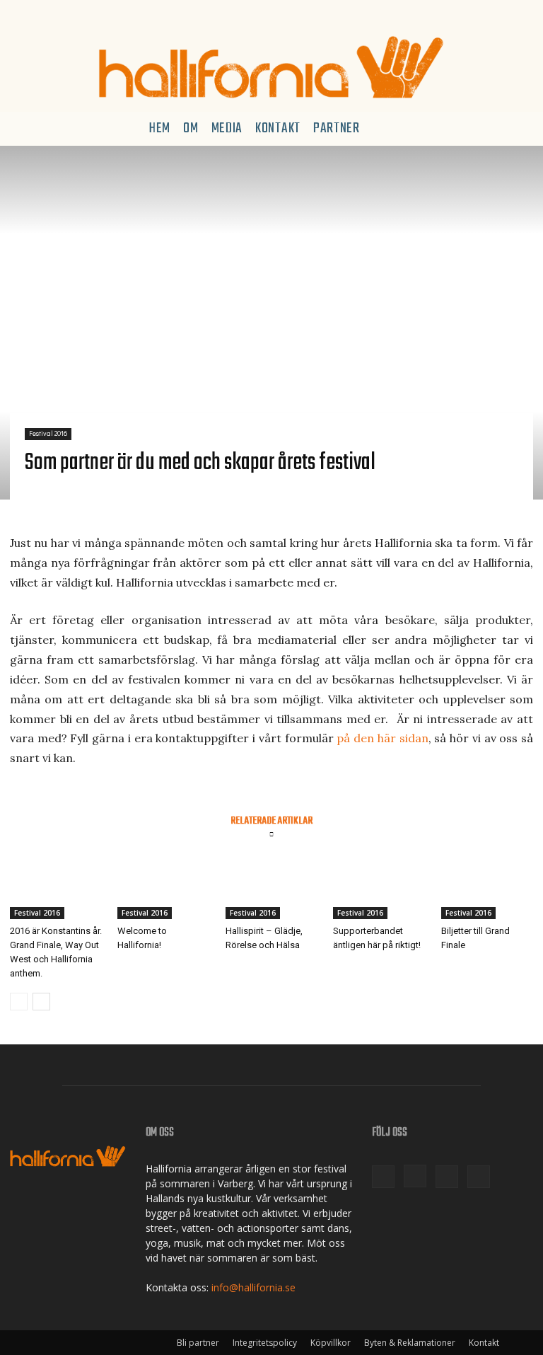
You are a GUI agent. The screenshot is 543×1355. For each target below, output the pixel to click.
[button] (516, 129)
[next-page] (41, 1001)
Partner (336, 128)
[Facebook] (20, 10)
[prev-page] (19, 1001)
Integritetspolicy (265, 1343)
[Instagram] (44, 10)
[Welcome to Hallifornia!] (163, 887)
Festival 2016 (48, 433)
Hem (159, 128)
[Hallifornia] (271, 67)
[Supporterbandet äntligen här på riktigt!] (379, 887)
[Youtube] (92, 10)
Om (190, 128)
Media (227, 128)
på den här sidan (382, 738)
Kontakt (277, 128)
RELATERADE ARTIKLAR (271, 819)
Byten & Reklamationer (409, 1343)
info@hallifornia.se (253, 1287)
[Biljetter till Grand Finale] (487, 887)
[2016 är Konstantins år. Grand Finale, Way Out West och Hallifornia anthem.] (56, 887)
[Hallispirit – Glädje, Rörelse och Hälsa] (271, 887)
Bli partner (198, 1343)
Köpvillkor (330, 1343)
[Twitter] (67, 10)
